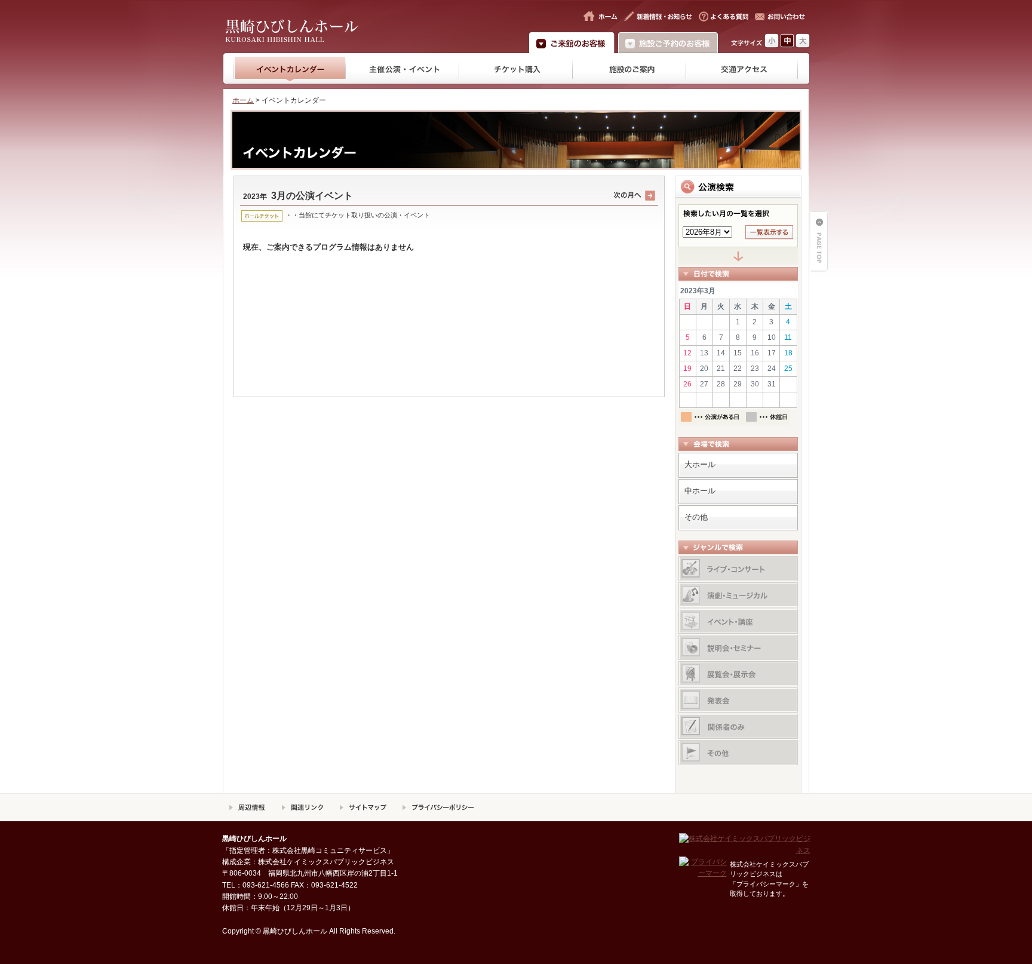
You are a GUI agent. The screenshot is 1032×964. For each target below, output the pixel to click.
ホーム (243, 100)
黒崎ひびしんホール (330, 28)
